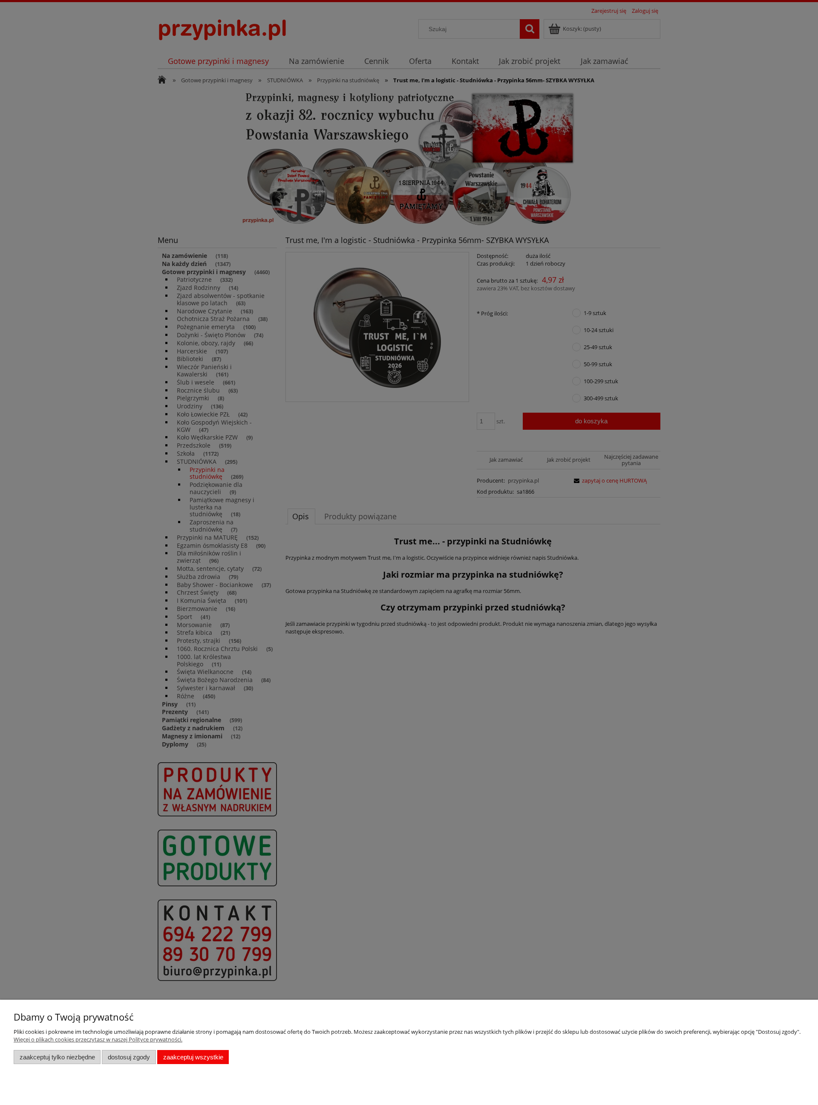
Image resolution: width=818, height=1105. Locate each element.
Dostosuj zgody (129, 1057)
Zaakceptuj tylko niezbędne (57, 1057)
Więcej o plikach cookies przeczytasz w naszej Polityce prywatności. (98, 1039)
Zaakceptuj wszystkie (193, 1057)
